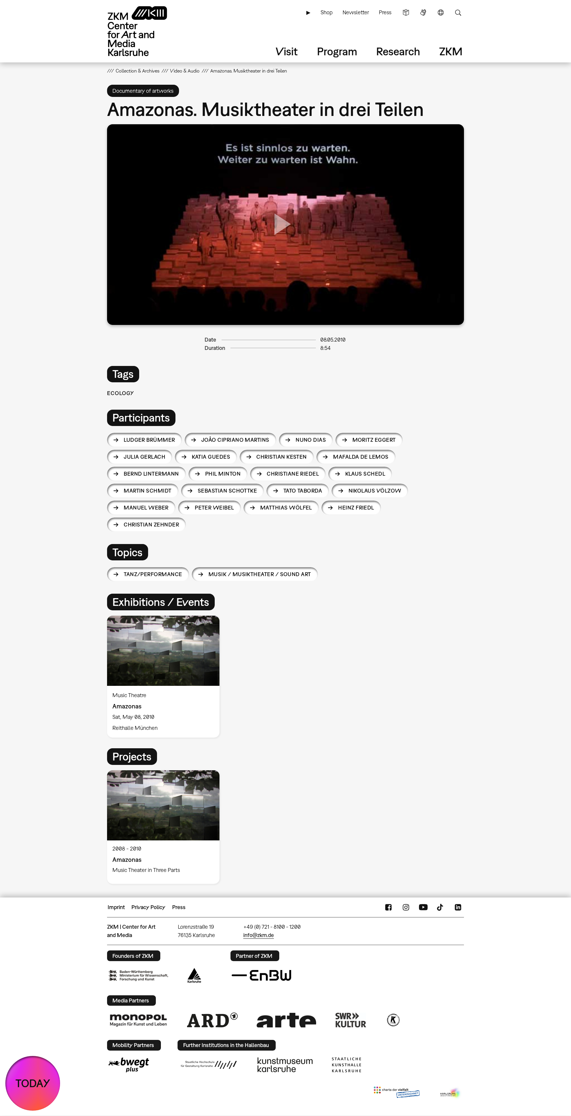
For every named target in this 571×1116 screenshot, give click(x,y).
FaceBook (388, 907)
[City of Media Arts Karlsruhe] (451, 1093)
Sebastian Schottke (227, 491)
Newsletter (356, 12)
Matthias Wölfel (286, 507)
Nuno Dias (311, 440)
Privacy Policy (148, 907)
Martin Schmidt (147, 491)
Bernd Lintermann (151, 474)
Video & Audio (185, 70)
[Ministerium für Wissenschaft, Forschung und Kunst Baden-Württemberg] (138, 975)
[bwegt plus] (129, 1064)
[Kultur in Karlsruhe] (392, 1020)
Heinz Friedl (356, 507)
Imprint (116, 907)
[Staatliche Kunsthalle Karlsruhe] (346, 1064)
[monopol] (138, 1020)
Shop (326, 12)
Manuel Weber (146, 507)
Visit (287, 51)
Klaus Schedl (365, 474)
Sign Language (423, 12)
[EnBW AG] (261, 975)
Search (458, 12)
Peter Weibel (214, 507)
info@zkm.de (258, 935)
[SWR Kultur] (350, 1020)
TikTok (441, 907)
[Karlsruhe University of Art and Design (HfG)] (209, 1065)
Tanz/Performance (153, 574)
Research (398, 51)
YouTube (423, 907)
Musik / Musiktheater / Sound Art (259, 574)
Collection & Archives (137, 70)
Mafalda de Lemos (360, 457)
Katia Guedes (211, 457)
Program (337, 51)
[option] (166, 677)
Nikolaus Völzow (375, 491)
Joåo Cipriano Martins (235, 440)
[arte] (286, 1020)
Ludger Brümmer (149, 440)
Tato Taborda (302, 491)
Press (385, 12)
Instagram (406, 907)
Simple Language (406, 12)
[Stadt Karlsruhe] (194, 975)
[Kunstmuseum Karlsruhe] (285, 1064)
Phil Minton (223, 474)
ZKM (450, 51)
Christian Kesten (281, 457)
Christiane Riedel (293, 474)
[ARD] (212, 1020)
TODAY (32, 1083)
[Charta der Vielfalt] (396, 1093)
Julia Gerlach (144, 457)
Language (441, 12)
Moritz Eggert (374, 440)
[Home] (145, 31)
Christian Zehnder (151, 524)
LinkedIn (458, 907)
